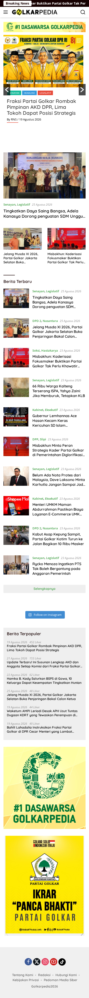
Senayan (14, 92)
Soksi (36, 350)
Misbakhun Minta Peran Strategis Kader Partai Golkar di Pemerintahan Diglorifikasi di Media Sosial (58, 452)
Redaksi (44, 975)
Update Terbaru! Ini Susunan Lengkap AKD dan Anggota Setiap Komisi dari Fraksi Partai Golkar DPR (43, 664)
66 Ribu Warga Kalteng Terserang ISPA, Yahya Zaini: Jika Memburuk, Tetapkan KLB (58, 391)
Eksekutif (51, 410)
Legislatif (45, 92)
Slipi (43, 439)
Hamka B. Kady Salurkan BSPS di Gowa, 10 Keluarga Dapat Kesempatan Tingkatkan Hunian (44, 681)
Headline (29, 92)
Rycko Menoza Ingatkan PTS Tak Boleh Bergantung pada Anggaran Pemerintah (56, 569)
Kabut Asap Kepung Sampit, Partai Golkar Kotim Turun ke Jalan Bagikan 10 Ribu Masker (58, 539)
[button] (6, 89)
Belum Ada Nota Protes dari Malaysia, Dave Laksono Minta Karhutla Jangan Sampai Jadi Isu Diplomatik (58, 482)
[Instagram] (45, 962)
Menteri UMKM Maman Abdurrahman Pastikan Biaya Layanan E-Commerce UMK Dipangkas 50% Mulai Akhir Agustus (57, 514)
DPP (35, 439)
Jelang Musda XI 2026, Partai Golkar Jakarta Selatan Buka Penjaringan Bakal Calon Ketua (22, 258)
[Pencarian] (83, 12)
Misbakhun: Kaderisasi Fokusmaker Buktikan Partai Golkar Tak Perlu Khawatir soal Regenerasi (65, 258)
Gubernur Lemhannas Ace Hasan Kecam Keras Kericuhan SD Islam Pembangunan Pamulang (54, 422)
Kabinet (37, 410)
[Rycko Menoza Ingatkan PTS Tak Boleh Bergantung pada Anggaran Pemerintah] (16, 566)
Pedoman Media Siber (60, 980)
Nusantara (50, 321)
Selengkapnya (44, 589)
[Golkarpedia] (34, 12)
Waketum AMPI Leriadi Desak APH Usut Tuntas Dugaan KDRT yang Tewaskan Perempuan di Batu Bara (42, 713)
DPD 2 (36, 321)
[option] (44, 80)
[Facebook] (28, 962)
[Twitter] (36, 962)
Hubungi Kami (66, 975)
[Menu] (6, 12)
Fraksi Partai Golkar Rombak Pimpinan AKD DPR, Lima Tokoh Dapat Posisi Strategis (41, 107)
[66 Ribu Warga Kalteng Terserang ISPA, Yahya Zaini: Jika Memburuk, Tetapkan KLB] (16, 389)
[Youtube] (53, 962)
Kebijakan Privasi (26, 980)
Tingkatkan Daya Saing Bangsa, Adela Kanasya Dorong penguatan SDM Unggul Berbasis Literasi (43, 216)
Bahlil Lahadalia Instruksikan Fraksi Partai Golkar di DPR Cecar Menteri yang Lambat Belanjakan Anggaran (39, 729)
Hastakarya (49, 350)
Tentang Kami (22, 975)
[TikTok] (62, 962)
